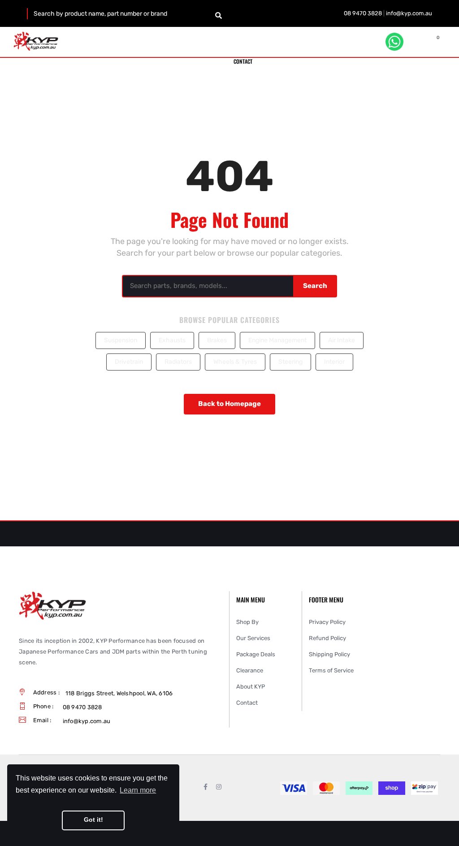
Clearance (249, 670)
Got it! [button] (93, 819)
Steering (290, 362)
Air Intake (341, 340)
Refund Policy (327, 638)
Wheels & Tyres (235, 362)
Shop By (247, 622)
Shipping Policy (329, 654)
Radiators (178, 362)
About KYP (250, 686)
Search (315, 286)
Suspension (120, 340)
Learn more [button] (138, 790)
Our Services (253, 638)
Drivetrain (129, 362)
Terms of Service (331, 670)
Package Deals (255, 654)
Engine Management (277, 340)
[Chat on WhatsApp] (394, 42)
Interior (334, 362)
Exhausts (172, 340)
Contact (247, 702)
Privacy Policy (327, 622)
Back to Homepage (229, 404)
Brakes (217, 340)
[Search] (218, 16)
